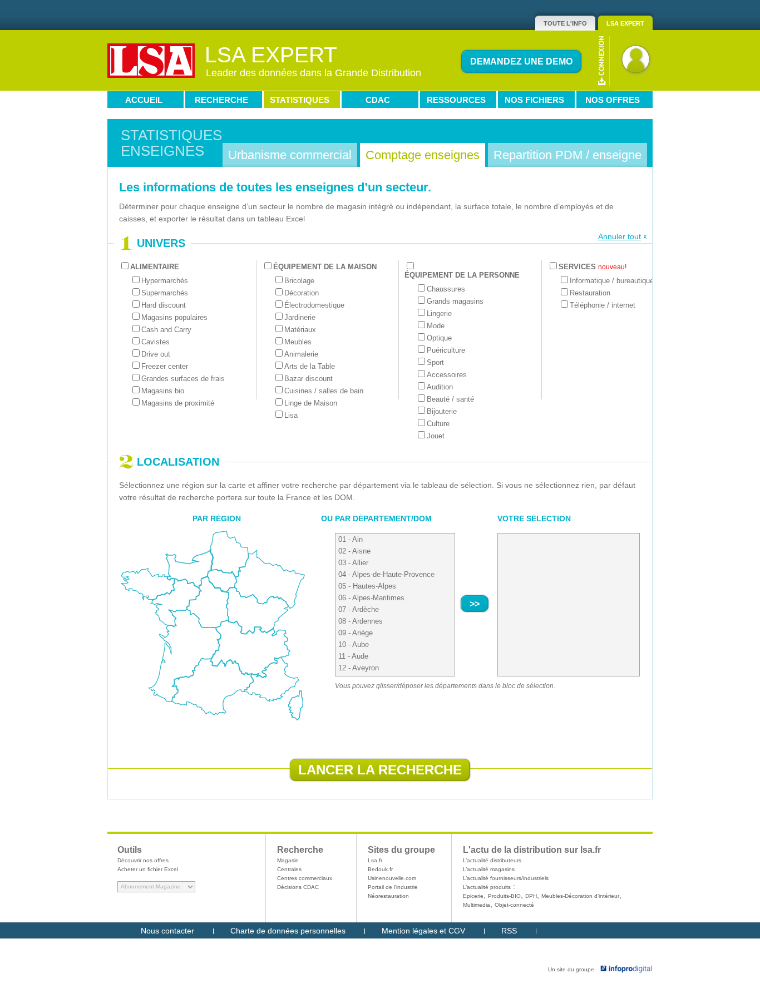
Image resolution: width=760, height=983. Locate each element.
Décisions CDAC (298, 887)
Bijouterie (442, 411)
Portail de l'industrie (393, 887)
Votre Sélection (534, 519)
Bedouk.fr (380, 869)
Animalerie (301, 354)
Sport (435, 362)
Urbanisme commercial (290, 155)
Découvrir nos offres (143, 860)
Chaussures (446, 289)
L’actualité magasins (489, 869)
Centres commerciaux (304, 878)
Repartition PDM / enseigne (567, 155)
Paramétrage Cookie (177, 946)
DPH (531, 896)
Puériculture (446, 350)
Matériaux (300, 329)
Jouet (436, 436)
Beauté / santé (450, 399)
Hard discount (163, 305)
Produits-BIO (504, 896)
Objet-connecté (514, 905)
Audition (440, 387)
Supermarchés (164, 293)
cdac (378, 100)
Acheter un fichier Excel (147, 869)
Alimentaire (154, 267)
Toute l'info (565, 23)
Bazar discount (308, 378)
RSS (509, 930)
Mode (436, 326)
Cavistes (155, 342)
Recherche (221, 100)
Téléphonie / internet (602, 305)
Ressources (456, 100)
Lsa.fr (375, 860)
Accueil (143, 100)
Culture (438, 423)
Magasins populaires (174, 317)
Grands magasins (455, 301)
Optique (439, 338)
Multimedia (476, 905)
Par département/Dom (383, 519)
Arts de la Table (309, 366)
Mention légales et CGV (423, 930)
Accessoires (447, 375)
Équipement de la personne (462, 275)
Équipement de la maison (325, 267)
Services (592, 267)
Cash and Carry (166, 329)
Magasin (288, 860)
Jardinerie (299, 317)
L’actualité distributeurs (492, 860)
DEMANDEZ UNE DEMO (521, 61)
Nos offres (612, 100)
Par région (217, 519)
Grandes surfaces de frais (183, 378)
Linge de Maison (310, 403)
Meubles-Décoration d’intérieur (580, 896)
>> (475, 604)
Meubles (298, 342)
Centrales (289, 869)
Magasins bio (162, 391)
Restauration (590, 293)
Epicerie (473, 896)
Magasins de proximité (177, 403)
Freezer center (164, 366)
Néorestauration (388, 896)
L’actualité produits (487, 887)
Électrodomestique (314, 305)
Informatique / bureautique (612, 280)
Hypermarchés (164, 280)
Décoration (301, 293)
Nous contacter (167, 930)
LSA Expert (625, 23)
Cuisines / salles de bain (323, 391)
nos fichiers (534, 100)
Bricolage (299, 280)
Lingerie (439, 313)
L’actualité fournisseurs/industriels (506, 878)
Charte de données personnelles (288, 930)
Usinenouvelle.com (392, 878)
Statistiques (299, 100)
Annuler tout (619, 236)
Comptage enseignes (423, 155)
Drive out (155, 354)
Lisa (291, 415)
